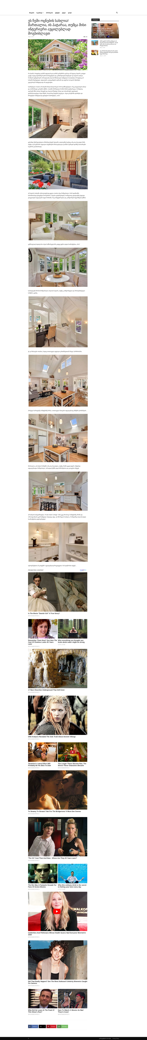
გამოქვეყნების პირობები (105, 1038)
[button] (117, 13)
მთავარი (31, 13)
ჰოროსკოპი (49, 13)
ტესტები (57, 13)
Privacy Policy (116, 1038)
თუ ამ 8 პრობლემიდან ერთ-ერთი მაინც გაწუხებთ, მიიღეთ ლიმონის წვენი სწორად (109, 52)
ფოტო (70, 13)
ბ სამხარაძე (95, 37)
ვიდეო (64, 13)
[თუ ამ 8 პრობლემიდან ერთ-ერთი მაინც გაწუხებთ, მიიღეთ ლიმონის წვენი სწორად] (94, 52)
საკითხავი (39, 13)
